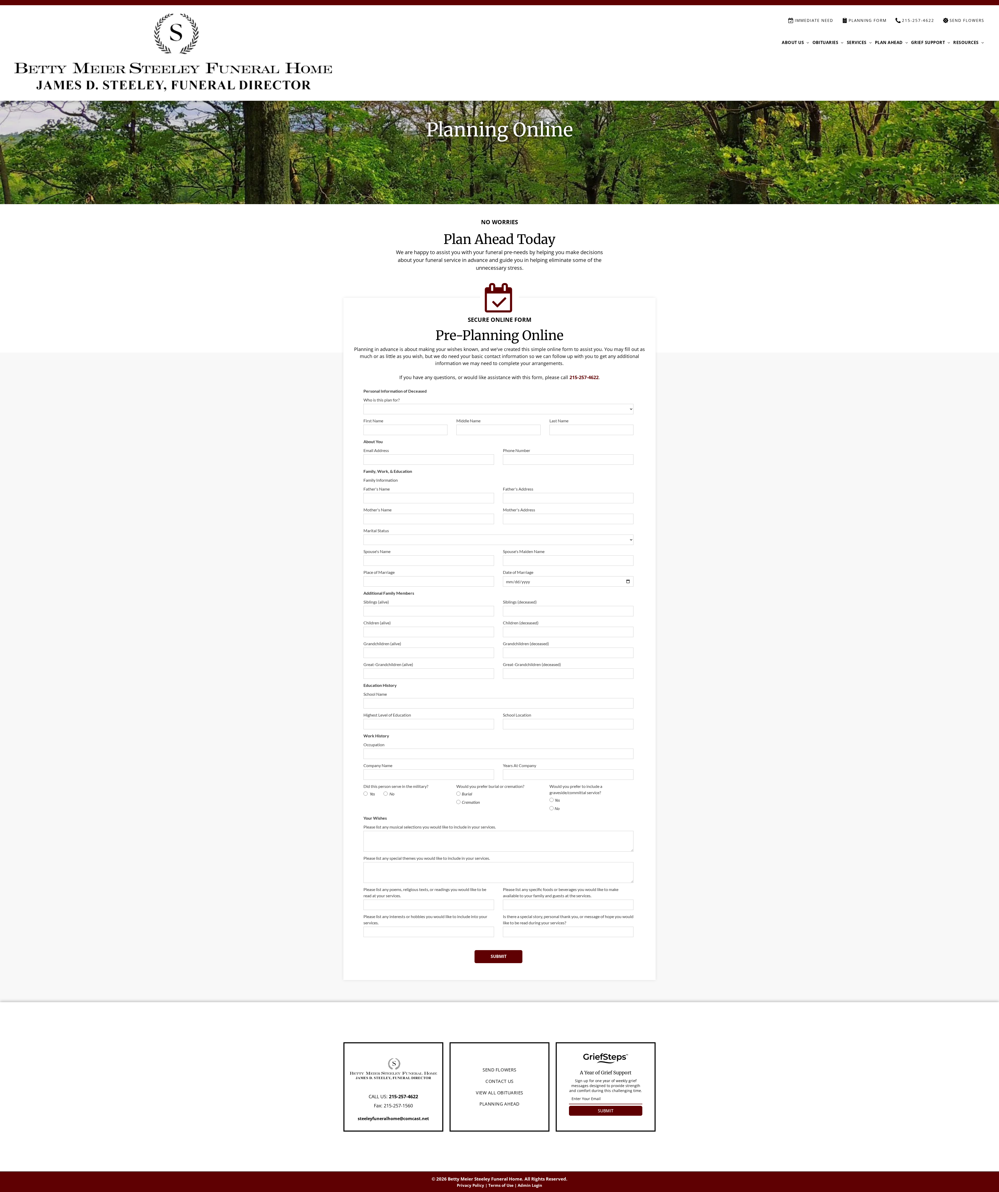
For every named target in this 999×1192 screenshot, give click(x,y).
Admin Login (530, 1185)
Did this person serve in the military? (395, 786)
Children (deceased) (521, 622)
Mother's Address (519, 509)
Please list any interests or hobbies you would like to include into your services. (425, 919)
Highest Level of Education (387, 714)
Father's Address (518, 488)
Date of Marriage (518, 572)
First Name (373, 420)
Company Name (377, 765)
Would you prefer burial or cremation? (490, 786)
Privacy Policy (470, 1185)
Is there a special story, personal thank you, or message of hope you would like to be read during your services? (568, 919)
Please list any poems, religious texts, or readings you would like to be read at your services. (424, 892)
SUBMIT (605, 1111)
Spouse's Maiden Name (524, 551)
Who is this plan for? (381, 399)
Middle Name (468, 420)
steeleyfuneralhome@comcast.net (393, 1118)
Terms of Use (501, 1185)
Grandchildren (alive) (382, 643)
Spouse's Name (376, 551)
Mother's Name (377, 509)
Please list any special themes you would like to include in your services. (426, 858)
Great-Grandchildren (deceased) (532, 664)
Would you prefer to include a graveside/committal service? (575, 789)
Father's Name (376, 488)
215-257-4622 (584, 377)
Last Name (558, 420)
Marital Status (376, 530)
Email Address (376, 450)
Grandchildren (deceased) (526, 643)
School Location (517, 714)
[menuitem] (795, 42)
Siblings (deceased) (520, 601)
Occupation (374, 744)
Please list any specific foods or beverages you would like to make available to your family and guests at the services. (560, 892)
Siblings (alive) (376, 601)
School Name (375, 694)
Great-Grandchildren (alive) (388, 664)
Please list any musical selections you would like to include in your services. (429, 826)
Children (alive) (377, 622)
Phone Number (516, 450)
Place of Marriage (379, 572)
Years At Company (519, 765)
